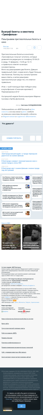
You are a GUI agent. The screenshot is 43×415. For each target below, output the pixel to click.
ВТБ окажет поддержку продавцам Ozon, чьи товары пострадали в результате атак (12, 205)
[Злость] (38, 129)
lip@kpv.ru (7, 297)
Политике (9, 399)
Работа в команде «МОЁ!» (9, 333)
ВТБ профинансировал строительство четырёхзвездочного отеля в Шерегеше (11, 188)
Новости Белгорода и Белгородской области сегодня (17, 319)
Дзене (24, 112)
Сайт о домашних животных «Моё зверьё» (14, 352)
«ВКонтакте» (21, 302)
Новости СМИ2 (6, 223)
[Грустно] (31, 129)
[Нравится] (4, 129)
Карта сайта (5, 323)
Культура (6, 46)
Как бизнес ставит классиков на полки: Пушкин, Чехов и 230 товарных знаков (12, 178)
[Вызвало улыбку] (11, 129)
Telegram (27, 302)
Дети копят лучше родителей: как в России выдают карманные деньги (12, 214)
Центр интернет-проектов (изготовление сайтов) (16, 357)
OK (21, 406)
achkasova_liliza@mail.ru (16, 284)
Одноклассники (35, 302)
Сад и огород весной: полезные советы (13, 328)
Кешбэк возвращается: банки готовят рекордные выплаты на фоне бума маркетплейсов (12, 197)
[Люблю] (18, 129)
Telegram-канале (9, 116)
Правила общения (7, 338)
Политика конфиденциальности (11, 343)
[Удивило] (24, 129)
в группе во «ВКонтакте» (26, 116)
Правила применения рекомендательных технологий (17, 347)
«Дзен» (16, 302)
